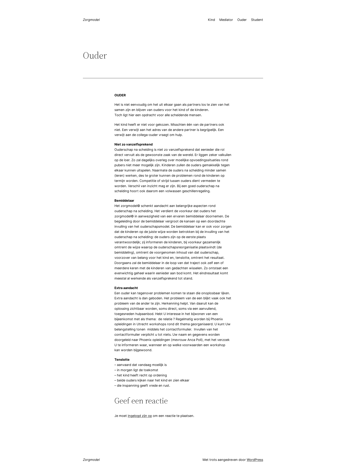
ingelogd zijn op (140, 416)
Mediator (226, 20)
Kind (211, 20)
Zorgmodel (91, 20)
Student (257, 20)
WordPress (255, 460)
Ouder (242, 20)
